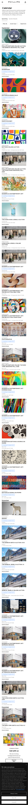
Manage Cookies (14, 793)
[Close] (26, 764)
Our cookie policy (20, 789)
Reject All (14, 797)
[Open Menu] (3, 2)
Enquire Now (14, 760)
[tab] (5, 19)
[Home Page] (14, 2)
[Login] (25, 2)
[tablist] (14, 19)
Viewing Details (5, 76)
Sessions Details (5, 346)
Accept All (14, 802)
